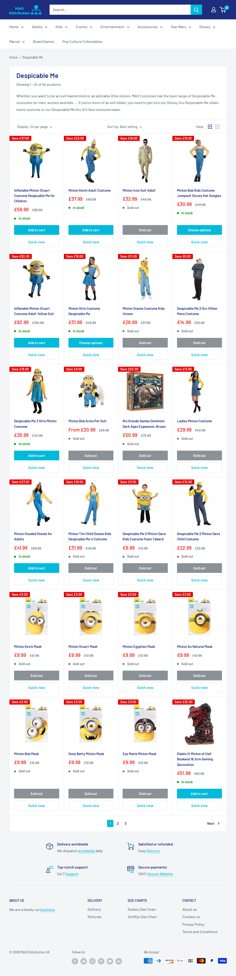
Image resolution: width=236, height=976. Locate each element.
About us (189, 909)
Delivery (94, 909)
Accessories (148, 26)
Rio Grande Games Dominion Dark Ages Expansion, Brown (144, 423)
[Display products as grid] (210, 127)
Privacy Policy (193, 924)
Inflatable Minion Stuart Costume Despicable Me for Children (34, 195)
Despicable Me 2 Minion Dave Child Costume (198, 536)
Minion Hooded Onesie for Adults (33, 536)
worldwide (86, 850)
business (47, 909)
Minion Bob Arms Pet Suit (87, 421)
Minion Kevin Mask (28, 646)
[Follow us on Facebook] (75, 961)
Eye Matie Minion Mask (139, 754)
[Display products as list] (217, 127)
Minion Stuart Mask (82, 646)
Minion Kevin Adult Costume (89, 190)
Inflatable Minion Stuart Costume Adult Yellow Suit (34, 311)
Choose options (199, 230)
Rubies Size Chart (142, 909)
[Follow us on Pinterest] (101, 961)
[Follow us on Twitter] (83, 961)
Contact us (191, 916)
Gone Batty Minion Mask (86, 754)
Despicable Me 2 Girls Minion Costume (35, 423)
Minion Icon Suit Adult (139, 190)
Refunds (94, 916)
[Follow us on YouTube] (110, 961)
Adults (37, 26)
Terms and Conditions (200, 931)
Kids (59, 26)
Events (81, 26)
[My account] (213, 9)
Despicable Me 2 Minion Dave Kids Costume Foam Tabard (144, 536)
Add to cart (36, 230)
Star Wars (178, 26)
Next (211, 823)
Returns (153, 850)
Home (14, 26)
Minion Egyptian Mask (139, 646)
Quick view (36, 242)
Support (72, 874)
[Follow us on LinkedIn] (118, 961)
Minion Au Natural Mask (194, 646)
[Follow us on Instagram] (92, 961)
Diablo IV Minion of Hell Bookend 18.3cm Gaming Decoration (195, 759)
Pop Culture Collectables (82, 41)
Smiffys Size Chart (142, 916)
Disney (204, 26)
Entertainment (112, 26)
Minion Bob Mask (26, 754)
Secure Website (160, 874)
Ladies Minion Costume (194, 421)
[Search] (196, 10)
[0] (223, 9)
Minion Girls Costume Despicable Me (84, 311)
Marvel (14, 41)
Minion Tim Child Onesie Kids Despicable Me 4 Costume (89, 536)
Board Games (43, 41)
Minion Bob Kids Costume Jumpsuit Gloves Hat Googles (199, 193)
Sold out (145, 230)
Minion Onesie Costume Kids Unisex (144, 311)
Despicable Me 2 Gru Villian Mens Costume (197, 311)
